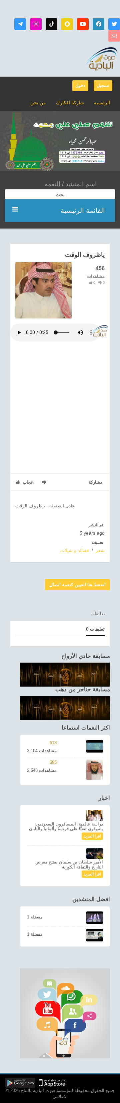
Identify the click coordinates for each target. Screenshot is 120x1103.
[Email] (114, 36)
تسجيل (103, 85)
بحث (60, 194)
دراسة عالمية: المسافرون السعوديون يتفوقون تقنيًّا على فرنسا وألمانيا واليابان (66, 826)
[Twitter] (114, 24)
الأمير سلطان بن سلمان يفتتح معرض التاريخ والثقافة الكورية (69, 864)
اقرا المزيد (92, 836)
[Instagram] (36, 24)
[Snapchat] (67, 24)
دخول (80, 85)
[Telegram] (20, 24)
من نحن (38, 102)
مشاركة (96, 482)
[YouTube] (83, 24)
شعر (100, 550)
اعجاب (28, 482)
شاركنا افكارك (70, 102)
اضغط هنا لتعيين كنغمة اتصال (77, 584)
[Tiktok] (51, 24)
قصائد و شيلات (74, 550)
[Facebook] (98, 24)
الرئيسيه (102, 102)
